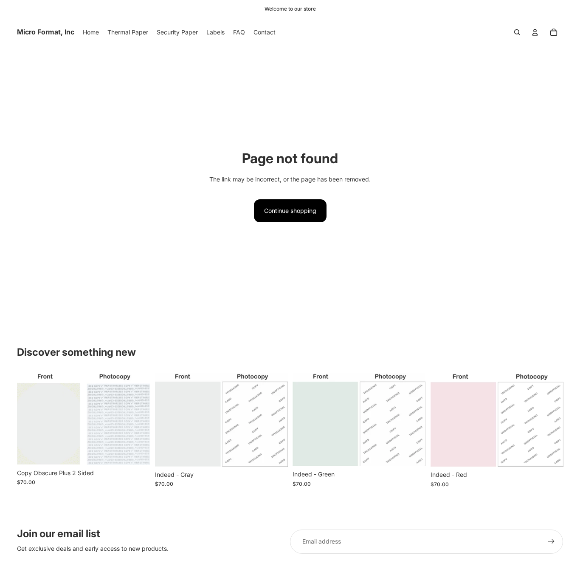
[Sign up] (551, 541)
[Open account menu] (535, 32)
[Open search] (517, 32)
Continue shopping (290, 210)
